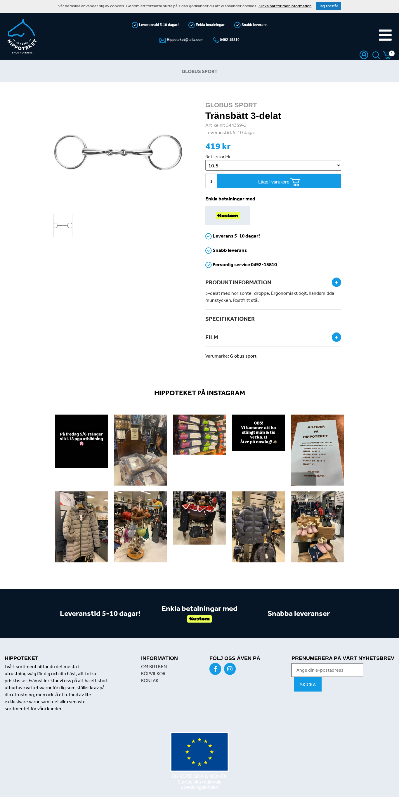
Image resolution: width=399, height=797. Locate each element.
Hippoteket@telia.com (185, 40)
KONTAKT (151, 680)
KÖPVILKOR (153, 673)
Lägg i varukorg (274, 182)
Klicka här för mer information (285, 5)
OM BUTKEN (154, 666)
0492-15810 (229, 40)
